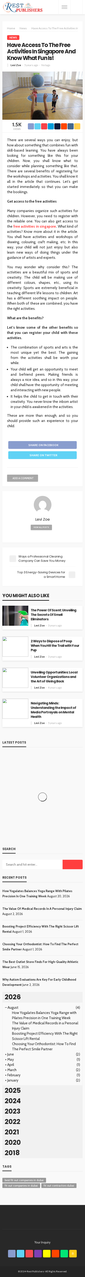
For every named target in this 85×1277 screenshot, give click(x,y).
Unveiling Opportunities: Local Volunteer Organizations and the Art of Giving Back (54, 677)
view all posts (41, 527)
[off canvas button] (64, 7)
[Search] (76, 7)
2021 (12, 1132)
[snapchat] (47, 1253)
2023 (13, 1111)
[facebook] (12, 1253)
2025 (13, 1090)
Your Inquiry (42, 1242)
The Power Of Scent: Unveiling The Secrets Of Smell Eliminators (53, 614)
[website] (42, 535)
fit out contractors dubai (59, 1185)
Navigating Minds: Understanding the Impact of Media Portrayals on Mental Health (53, 710)
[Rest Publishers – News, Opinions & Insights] (22, 7)
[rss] (73, 1253)
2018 (12, 1153)
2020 (13, 1142)
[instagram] (38, 1253)
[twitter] (20, 1253)
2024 (13, 1101)
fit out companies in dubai (21, 1185)
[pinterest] (29, 1253)
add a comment (23, 478)
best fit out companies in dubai (24, 1180)
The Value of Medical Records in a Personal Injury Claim (42, 909)
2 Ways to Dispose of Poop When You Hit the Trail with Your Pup (55, 645)
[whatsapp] (64, 1253)
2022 (12, 1121)
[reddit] (55, 1253)
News (13, 37)
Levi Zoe (16, 65)
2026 (13, 997)
